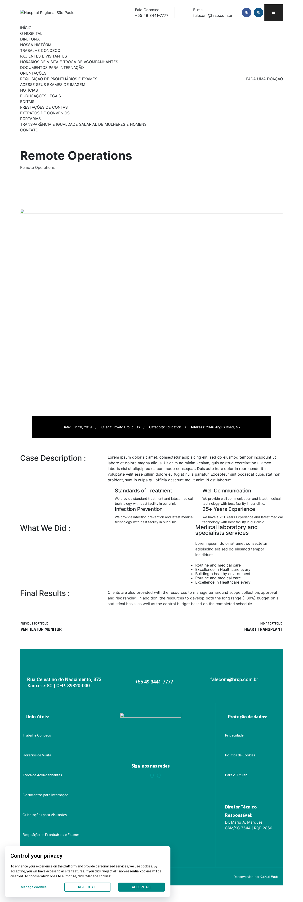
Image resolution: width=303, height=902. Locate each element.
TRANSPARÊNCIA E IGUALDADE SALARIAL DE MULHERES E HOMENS (83, 124)
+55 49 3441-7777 (154, 682)
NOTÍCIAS (29, 90)
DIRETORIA (30, 39)
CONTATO (29, 130)
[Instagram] (158, 775)
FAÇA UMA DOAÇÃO (264, 78)
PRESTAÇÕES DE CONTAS (44, 107)
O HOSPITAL (31, 33)
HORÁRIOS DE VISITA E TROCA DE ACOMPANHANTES (69, 61)
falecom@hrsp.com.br (234, 679)
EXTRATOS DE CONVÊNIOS (45, 113)
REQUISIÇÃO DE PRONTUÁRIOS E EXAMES (58, 78)
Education (173, 427)
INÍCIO (25, 27)
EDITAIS (27, 101)
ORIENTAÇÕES (33, 73)
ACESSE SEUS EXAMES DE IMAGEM (52, 84)
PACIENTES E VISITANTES (43, 56)
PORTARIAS (30, 118)
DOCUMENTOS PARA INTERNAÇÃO (52, 67)
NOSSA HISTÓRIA (36, 44)
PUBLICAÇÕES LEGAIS (40, 96)
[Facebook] (152, 775)
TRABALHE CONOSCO (40, 50)
